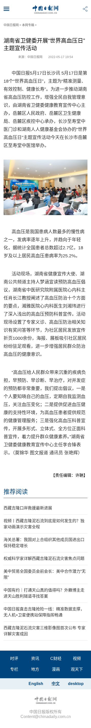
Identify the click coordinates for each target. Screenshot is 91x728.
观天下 (77, 669)
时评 (14, 658)
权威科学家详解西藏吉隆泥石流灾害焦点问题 (44, 558)
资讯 (35, 658)
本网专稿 (28, 25)
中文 (56, 684)
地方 (35, 669)
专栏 (14, 669)
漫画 (56, 669)
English (36, 684)
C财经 (55, 658)
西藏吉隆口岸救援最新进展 (28, 508)
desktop (76, 684)
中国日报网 (11, 25)
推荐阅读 (16, 491)
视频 (77, 658)
